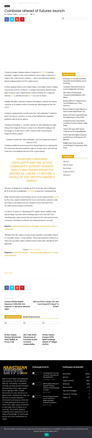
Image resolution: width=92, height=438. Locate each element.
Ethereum (66, 175)
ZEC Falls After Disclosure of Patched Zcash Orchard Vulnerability (30, 340)
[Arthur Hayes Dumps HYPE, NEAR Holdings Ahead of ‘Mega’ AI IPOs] (50, 327)
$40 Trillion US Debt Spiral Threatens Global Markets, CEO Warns (74, 95)
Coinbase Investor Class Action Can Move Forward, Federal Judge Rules (75, 123)
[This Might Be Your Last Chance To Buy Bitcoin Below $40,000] (36, 375)
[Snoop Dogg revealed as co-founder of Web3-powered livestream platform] (36, 398)
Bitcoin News (68, 165)
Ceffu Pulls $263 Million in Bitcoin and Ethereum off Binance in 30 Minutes (75, 137)
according (31, 191)
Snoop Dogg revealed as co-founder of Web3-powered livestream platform (50, 399)
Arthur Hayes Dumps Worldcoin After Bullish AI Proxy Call (12, 338)
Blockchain (67, 168)
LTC (12, 96)
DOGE (43, 72)
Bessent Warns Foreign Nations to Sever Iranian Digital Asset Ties (75, 110)
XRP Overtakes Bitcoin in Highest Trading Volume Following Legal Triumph (51, 387)
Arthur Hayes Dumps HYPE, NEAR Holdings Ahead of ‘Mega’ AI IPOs (49, 340)
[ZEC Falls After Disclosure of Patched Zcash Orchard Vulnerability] (31, 327)
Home (6, 3)
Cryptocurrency (68, 172)
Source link (8, 273)
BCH (31, 96)
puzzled (56, 197)
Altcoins (13, 3)
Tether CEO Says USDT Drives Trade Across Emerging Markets (74, 130)
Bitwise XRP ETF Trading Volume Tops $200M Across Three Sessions (74, 103)
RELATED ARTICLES (13, 317)
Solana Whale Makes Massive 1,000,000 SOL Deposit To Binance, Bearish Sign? (17, 305)
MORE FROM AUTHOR (31, 317)
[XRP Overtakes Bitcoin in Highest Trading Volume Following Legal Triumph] (36, 386)
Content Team (12, 14)
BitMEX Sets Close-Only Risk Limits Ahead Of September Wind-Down (75, 145)
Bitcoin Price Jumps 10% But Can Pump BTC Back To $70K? (46, 304)
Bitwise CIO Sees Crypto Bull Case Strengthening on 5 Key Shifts (75, 116)
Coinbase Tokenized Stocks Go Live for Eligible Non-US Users (74, 88)
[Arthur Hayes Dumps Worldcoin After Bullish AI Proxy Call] (12, 327)
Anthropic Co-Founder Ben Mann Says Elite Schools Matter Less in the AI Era (74, 81)
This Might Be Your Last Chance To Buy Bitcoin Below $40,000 (51, 375)
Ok (47, 435)
